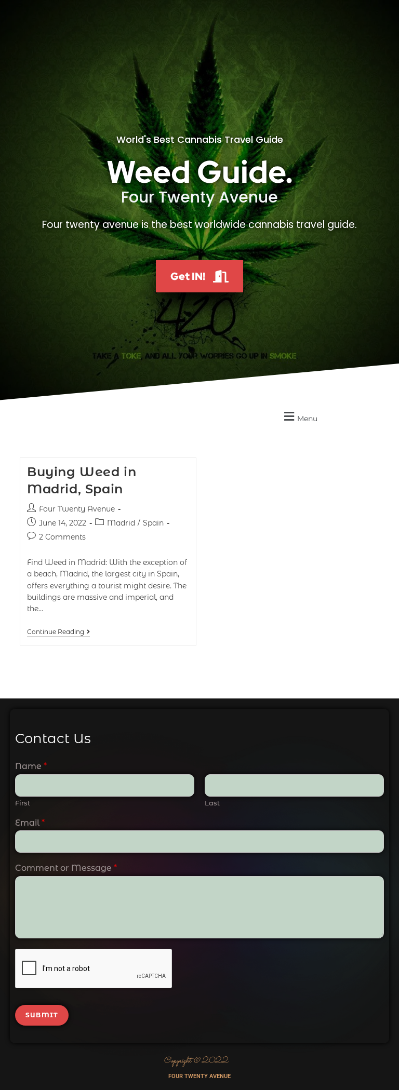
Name (31, 766)
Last (212, 803)
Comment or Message (66, 868)
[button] (299, 416)
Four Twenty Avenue (77, 509)
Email (30, 823)
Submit (41, 1015)
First (22, 803)
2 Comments (62, 537)
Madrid (121, 523)
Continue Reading (58, 632)
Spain (153, 523)
